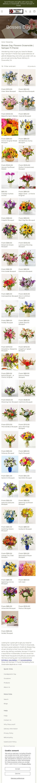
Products (7, 683)
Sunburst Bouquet (25, 529)
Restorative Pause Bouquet (25, 556)
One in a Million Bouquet (24, 297)
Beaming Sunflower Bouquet (26, 503)
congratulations (26, 660)
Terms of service (9, 746)
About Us (7, 687)
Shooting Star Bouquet (9, 402)
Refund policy (8, 737)
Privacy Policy (26, 764)
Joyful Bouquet (24, 453)
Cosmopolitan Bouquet (9, 296)
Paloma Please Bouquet (24, 376)
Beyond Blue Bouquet (26, 91)
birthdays (4, 660)
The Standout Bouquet (9, 426)
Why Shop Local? (9, 724)
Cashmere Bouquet (26, 402)
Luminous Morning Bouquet (25, 245)
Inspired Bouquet (25, 116)
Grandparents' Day (10, 674)
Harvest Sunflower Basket (8, 168)
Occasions (7, 678)
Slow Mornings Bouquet (24, 427)
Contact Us (7, 720)
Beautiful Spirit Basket (9, 116)
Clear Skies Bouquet (8, 91)
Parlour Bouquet (25, 608)
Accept (17, 769)
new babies (13, 660)
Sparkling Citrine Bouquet (7, 583)
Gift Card (22, 582)
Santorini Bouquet (8, 478)
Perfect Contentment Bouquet (26, 168)
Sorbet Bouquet (7, 633)
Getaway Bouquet (7, 453)
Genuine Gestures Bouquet (7, 503)
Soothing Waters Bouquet (7, 530)
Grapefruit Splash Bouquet (25, 350)
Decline (17, 773)
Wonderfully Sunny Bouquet (25, 141)
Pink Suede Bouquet (8, 271)
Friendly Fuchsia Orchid (7, 194)
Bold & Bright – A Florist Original (7, 376)
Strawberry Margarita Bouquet (9, 350)
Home (3, 42)
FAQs (5, 716)
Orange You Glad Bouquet (7, 556)
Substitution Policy (10, 742)
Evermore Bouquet (25, 271)
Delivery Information (11, 729)
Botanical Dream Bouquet (7, 245)
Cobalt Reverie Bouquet (24, 323)
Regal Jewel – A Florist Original (27, 194)
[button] (26, 11)
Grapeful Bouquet (7, 220)
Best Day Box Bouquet (27, 220)
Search (6, 699)
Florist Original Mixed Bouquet (9, 141)
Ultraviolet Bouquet (8, 608)
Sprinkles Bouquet (25, 478)
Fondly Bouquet (7, 322)
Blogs (6, 703)
